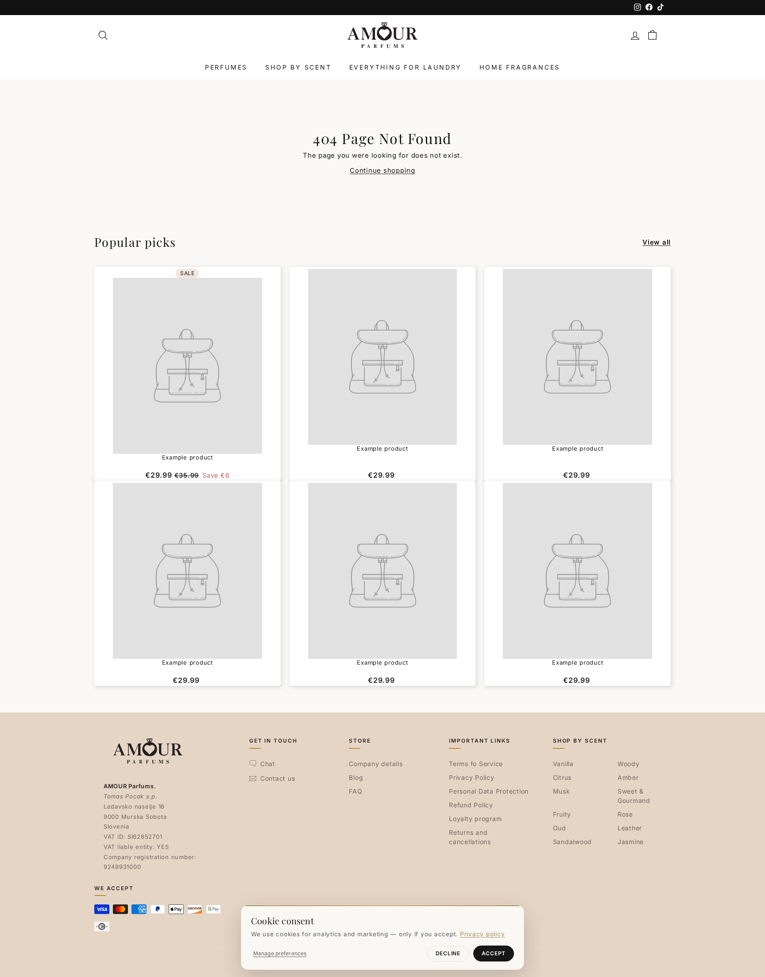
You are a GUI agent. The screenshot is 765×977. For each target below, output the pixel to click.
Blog (356, 777)
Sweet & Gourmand (634, 795)
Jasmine (631, 841)
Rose (625, 814)
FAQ (355, 791)
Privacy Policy (472, 777)
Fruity (562, 814)
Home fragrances (519, 67)
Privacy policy (482, 934)
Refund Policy (471, 805)
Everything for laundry (405, 67)
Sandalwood (572, 841)
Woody (629, 763)
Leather (630, 828)
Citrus (562, 777)
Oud (559, 828)
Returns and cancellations (470, 837)
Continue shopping (382, 170)
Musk (561, 791)
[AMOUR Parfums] (382, 35)
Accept (494, 953)
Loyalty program (475, 818)
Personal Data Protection (489, 791)
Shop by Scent (298, 67)
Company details (375, 763)
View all (656, 242)
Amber (628, 777)
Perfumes (226, 67)
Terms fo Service (476, 763)
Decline (448, 953)
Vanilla (563, 763)
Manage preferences (279, 953)
